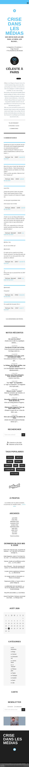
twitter (19, 457)
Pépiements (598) (9, 581)
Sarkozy (8, 465)
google (10, 457)
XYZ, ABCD (17, 562)
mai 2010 (14, 533)
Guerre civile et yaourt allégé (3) (17, 581)
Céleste (5, 83)
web (15, 465)
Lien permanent (14, 123)
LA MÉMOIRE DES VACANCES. (13, 586)
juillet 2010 (14, 530)
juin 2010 (14, 532)
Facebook (20, 469)
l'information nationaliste (18, 557)
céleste (13, 207)
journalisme (9, 469)
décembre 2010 (14, 521)
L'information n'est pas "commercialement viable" (14, 356)
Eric (12, 261)
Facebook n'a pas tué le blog (14, 347)
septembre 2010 (14, 526)
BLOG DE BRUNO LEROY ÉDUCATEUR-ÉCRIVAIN (14, 588)
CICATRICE (21, 592)
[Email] (14, 10)
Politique (14, 675)
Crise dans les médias (14, 26)
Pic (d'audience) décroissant (15, 50)
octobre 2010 (14, 525)
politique (14, 473)
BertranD (13, 233)
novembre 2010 (14, 523)
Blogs (17, 125)
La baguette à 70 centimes (14, 47)
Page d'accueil (14, 49)
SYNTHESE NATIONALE (17, 567)
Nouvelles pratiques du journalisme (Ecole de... (14, 400)
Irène (12, 179)
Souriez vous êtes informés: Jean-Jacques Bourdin (14, 375)
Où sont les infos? (14, 339)
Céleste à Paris (14, 70)
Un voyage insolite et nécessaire (13, 576)
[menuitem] (14, 47)
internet (19, 461)
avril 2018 (14, 518)
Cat (12, 157)
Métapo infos (19, 597)
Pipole (14, 673)
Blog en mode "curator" (14, 391)
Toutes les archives (14, 536)
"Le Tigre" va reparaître (14, 382)
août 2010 (14, 528)
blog (22, 465)
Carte (14, 692)
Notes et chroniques (14, 577)
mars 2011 (14, 519)
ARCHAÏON (17, 572)
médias (9, 461)
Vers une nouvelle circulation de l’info (14, 417)
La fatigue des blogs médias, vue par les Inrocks (14, 366)
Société (14, 678)
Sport (13, 680)
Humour (14, 654)
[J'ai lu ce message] (27, 763)
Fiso (10, 90)
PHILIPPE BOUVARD (10, 592)
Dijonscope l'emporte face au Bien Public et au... (14, 407)
